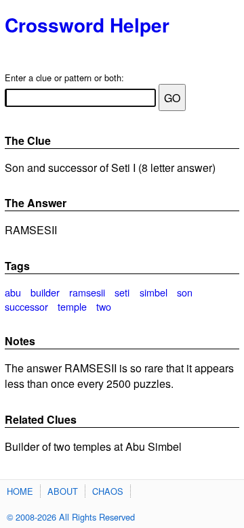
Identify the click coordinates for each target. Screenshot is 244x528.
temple (72, 306)
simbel (153, 292)
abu (13, 292)
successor (26, 306)
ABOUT (62, 491)
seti (122, 292)
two (103, 306)
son (184, 292)
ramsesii (87, 292)
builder (45, 292)
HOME (20, 491)
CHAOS (107, 491)
